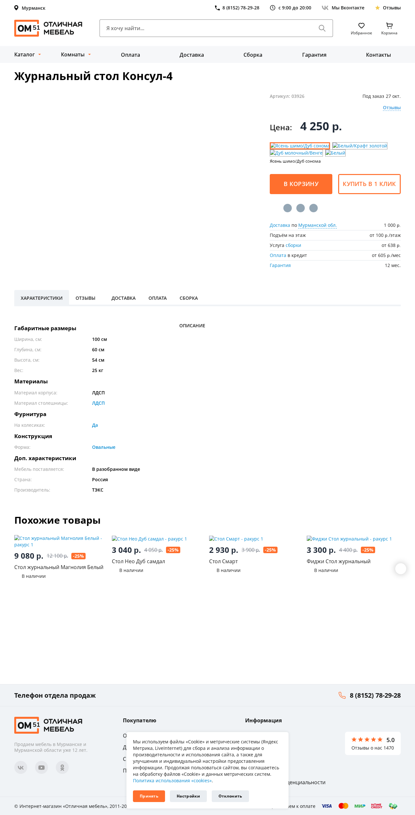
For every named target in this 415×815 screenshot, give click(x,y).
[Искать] (322, 28)
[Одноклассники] (300, 208)
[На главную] (48, 28)
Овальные (103, 447)
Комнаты (73, 54)
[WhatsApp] (313, 208)
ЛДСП (98, 403)
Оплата (130, 54)
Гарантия (314, 54)
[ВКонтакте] (287, 208)
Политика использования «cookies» (172, 780)
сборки (293, 245)
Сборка (252, 54)
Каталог (24, 54)
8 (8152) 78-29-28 (375, 695)
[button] (400, 568)
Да (95, 425)
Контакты (378, 54)
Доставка (192, 54)
